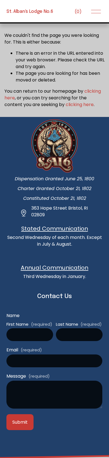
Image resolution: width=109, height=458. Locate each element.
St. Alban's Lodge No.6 (29, 11)
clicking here (80, 104)
